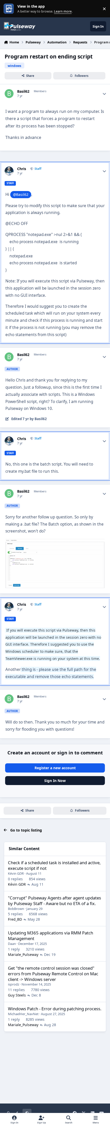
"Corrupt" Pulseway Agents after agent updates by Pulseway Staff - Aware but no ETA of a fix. (54, 900)
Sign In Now (55, 780)
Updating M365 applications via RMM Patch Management (50, 935)
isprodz (13, 984)
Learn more (10, 8)
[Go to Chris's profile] (9, 171)
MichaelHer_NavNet (23, 1014)
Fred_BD (15, 919)
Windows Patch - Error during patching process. (55, 1009)
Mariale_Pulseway (23, 954)
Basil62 (23, 91)
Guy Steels (17, 995)
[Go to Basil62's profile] (9, 93)
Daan (12, 943)
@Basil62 (20, 194)
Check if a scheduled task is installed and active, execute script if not (54, 865)
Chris (21, 169)
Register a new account (55, 767)
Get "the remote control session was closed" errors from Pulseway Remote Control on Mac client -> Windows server (53, 973)
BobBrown (16, 908)
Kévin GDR (16, 873)
